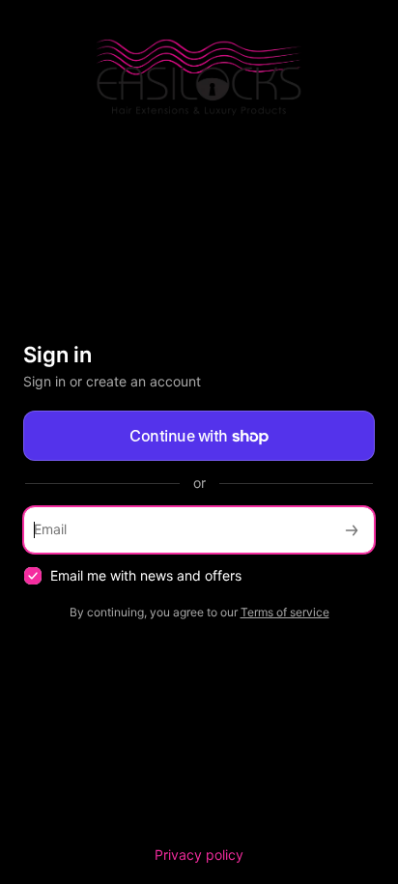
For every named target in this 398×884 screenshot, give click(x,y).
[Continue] (351, 530)
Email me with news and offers (146, 575)
